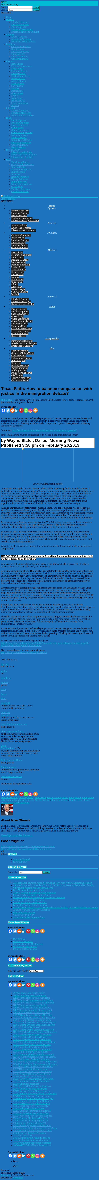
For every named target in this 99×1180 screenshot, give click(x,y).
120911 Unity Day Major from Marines (30, 1037)
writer (4, 671)
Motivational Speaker (21, 169)
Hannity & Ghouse (20, 177)
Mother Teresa (18, 78)
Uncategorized (26, 797)
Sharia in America (20, 125)
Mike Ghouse (7, 400)
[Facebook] (3, 410)
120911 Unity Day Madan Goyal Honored (32, 1039)
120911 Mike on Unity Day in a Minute (30, 1052)
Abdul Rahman (18, 81)
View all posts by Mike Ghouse (16, 835)
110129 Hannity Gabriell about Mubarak (32, 1101)
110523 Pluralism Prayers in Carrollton (31, 1081)
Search (4, 7)
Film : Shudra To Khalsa (24, 912)
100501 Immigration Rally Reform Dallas (32, 1130)
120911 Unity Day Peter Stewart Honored (32, 1034)
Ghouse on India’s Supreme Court (29, 917)
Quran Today (17, 127)
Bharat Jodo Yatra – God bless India (30, 902)
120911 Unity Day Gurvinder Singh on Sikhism (34, 1042)
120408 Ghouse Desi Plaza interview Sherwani (35, 1064)
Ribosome (6, 1175)
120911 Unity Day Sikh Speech (27, 1027)
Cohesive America (5, 713)
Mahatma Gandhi (19, 71)
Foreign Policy (13, 150)
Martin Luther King (20, 76)
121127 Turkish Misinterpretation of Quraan (33, 1003)
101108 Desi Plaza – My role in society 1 (31, 1106)
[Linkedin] (17, 410)
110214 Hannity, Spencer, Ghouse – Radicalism (35, 1093)
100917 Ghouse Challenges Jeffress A (30, 1120)
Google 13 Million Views (22, 164)
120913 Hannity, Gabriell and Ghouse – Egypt (34, 1022)
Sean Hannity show (7, 747)
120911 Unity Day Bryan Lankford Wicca (31, 1047)
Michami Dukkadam (23, 941)
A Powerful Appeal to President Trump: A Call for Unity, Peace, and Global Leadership (53, 885)
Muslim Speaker (19, 27)
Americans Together (21, 39)
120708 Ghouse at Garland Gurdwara (31, 1059)
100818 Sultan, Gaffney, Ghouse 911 (29, 1123)
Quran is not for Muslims (25, 949)
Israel (3, 694)
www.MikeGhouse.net (11, 776)
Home (9, 17)
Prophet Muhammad (21, 66)
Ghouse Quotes (18, 167)
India (3, 698)
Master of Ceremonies (21, 29)
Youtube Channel (21, 859)
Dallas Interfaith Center (22, 115)
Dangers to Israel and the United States (32, 895)
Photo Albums (20, 862)
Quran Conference (20, 130)
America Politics (19, 37)
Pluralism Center (19, 56)
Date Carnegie (18, 100)
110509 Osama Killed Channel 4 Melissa (32, 1086)
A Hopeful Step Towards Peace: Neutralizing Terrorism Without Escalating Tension (52, 883)
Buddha (15, 88)
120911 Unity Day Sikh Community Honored (33, 1030)
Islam (9, 118)
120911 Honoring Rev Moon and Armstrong (33, 1054)
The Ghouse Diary (19, 162)
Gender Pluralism (19, 59)
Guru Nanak (17, 93)
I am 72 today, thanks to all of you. (29, 890)
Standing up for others (12, 731)
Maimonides (17, 91)
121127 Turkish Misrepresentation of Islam (33, 1000)
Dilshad (15, 105)
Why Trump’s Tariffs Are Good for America (33, 888)
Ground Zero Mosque (21, 140)
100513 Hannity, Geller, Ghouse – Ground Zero (35, 1128)
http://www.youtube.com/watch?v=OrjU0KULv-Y (24, 652)
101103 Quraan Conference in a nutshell (32, 1111)
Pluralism (10, 44)
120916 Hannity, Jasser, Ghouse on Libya (32, 1020)
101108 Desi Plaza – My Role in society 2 (31, 1103)
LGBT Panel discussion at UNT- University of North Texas (28, 846)
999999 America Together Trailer (29, 993)
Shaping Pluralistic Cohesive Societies (31, 910)
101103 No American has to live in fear (31, 1113)
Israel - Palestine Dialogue (24, 154)
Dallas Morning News (21, 184)
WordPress (17, 1178)
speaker (5, 664)
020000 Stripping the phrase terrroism (32, 1143)
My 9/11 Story (19, 939)
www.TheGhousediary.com (14, 724)
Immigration (75, 797)
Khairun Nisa (17, 83)
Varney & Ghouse (19, 179)
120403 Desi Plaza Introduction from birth (33, 1066)
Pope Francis (17, 69)
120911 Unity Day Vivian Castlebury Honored (34, 1025)
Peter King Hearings (21, 142)
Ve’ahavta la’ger (21, 802)
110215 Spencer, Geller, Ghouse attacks (31, 1091)
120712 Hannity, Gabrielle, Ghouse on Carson (34, 1057)
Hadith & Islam (18, 147)
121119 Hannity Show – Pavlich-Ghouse (31, 1012)
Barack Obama (18, 73)
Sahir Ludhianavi (19, 103)
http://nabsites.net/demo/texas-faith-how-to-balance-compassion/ (44, 430)
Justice (31, 800)
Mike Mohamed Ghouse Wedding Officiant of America (39, 897)
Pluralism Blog (18, 54)
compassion (40, 797)
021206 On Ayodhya (22, 1135)
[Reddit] (12, 410)
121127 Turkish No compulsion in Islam (31, 998)
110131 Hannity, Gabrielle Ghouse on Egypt (33, 1098)
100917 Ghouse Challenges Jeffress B (30, 1118)
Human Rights (18, 172)
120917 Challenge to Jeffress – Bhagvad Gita (34, 1017)
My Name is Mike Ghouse (25, 946)
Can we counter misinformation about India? (34, 892)
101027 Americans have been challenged (32, 1116)
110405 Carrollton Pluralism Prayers (30, 1089)
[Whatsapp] (26, 410)
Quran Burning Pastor (21, 132)
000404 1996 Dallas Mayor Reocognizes (32, 1145)
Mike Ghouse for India (21, 152)
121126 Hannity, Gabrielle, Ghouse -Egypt (32, 1010)
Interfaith (10, 108)
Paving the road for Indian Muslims (30, 905)
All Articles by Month (18, 971)
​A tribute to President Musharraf (28, 900)
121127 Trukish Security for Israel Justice (32, 1007)
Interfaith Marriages (21, 113)
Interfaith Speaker (20, 22)
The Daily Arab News (21, 189)
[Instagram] (30, 410)
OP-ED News (17, 186)
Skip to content (8, 199)
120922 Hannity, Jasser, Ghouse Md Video (32, 1015)
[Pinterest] (21, 410)
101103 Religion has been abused (29, 1108)
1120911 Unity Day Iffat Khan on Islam (30, 1069)
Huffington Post (19, 182)
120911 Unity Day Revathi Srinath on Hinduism (35, 1032)
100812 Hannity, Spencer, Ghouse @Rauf (32, 1125)
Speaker (10, 19)
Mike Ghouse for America (23, 41)
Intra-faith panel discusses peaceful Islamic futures (26, 849)
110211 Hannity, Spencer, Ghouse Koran (31, 1096)
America (10, 34)
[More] (35, 410)
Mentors (10, 61)
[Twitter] (8, 410)
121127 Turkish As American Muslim (30, 1005)
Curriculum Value (19, 191)
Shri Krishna (17, 86)
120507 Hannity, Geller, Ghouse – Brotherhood (35, 1062)
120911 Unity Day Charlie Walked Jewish (32, 1044)
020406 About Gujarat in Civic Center (31, 1140)
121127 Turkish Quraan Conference (29, 995)
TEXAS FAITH (7, 802)
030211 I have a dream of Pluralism (29, 1133)
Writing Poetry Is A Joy (23, 915)
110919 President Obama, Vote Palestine (32, 1074)
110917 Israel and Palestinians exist (29, 1076)
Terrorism (16, 174)
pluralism (5, 678)
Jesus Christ (17, 64)
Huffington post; (9, 767)
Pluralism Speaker (20, 24)
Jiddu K (14, 96)
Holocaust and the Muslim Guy (28, 944)
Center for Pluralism (21, 46)
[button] (7, 12)
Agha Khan (16, 98)
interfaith (5, 703)
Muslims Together (20, 123)
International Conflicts (22, 157)
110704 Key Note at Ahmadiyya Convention (33, 1079)
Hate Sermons (18, 49)
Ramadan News (19, 137)
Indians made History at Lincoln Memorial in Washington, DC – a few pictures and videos (55, 907)
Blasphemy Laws (19, 135)
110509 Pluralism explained (26, 1084)
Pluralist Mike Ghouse (79, 800)
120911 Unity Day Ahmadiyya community (32, 1049)
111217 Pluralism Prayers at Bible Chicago (32, 1071)
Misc (8, 159)
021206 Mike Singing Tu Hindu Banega (31, 1138)
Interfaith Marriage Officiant (25, 32)
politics (4, 682)
